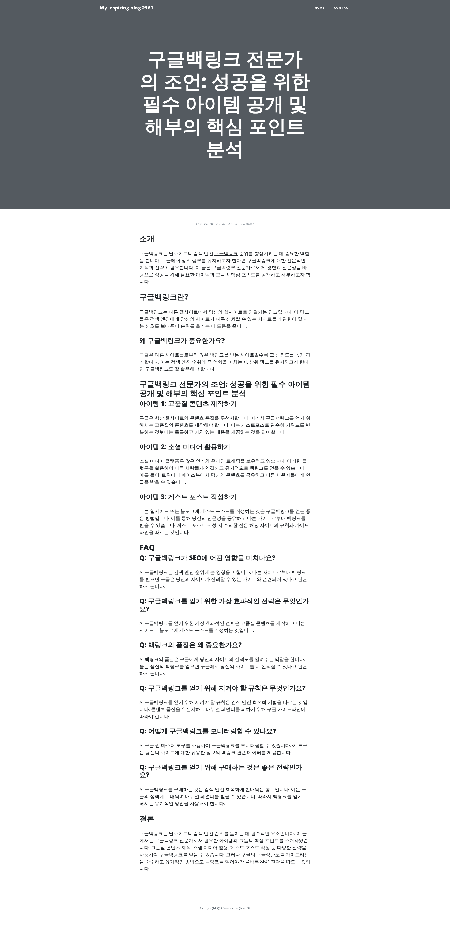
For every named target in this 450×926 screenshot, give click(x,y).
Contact (342, 8)
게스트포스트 (255, 425)
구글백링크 (226, 253)
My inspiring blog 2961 (126, 7)
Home (320, 8)
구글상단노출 (270, 854)
